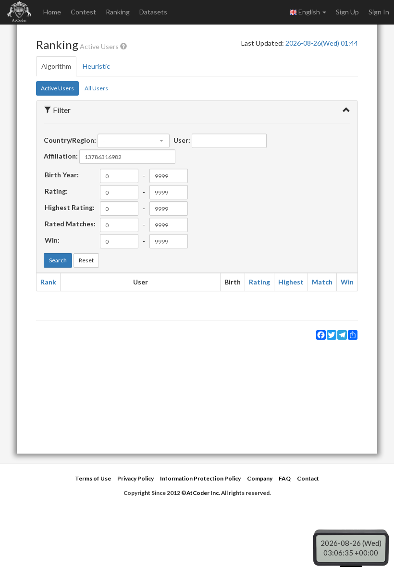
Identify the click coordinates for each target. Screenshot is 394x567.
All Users (96, 88)
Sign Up (347, 12)
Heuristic (96, 66)
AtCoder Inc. (203, 492)
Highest (291, 282)
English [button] (309, 12)
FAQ (285, 478)
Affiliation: (61, 156)
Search (58, 260)
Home (52, 12)
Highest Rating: (70, 207)
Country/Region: (70, 140)
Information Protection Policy (200, 478)
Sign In (379, 12)
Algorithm (56, 66)
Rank (48, 282)
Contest (83, 12)
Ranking (118, 12)
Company (259, 478)
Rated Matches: (70, 224)
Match (322, 282)
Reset (86, 260)
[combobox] (134, 141)
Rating (259, 282)
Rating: (56, 191)
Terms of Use (93, 478)
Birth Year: (62, 175)
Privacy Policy (135, 478)
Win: (52, 240)
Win (347, 282)
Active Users (57, 88)
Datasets (153, 12)
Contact (308, 478)
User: (181, 140)
